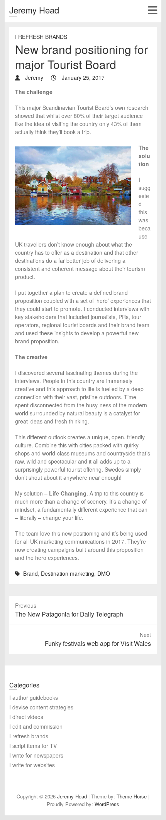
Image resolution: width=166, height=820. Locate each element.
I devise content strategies (41, 707)
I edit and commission (36, 726)
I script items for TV (33, 745)
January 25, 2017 (82, 77)
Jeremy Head (34, 10)
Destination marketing (67, 573)
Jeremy (33, 77)
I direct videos (26, 717)
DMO (103, 573)
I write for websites (32, 765)
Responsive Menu (152, 10)
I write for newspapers (36, 755)
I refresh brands (41, 36)
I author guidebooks (33, 697)
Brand (30, 573)
